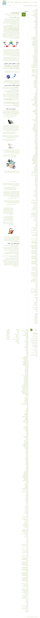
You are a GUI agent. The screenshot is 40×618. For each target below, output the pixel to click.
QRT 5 (37, 108)
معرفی (27, 603)
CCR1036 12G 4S (35, 41)
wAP (37, 199)
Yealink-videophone (35, 200)
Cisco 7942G (36, 49)
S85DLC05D (26, 487)
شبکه (37, 310)
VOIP (9, 14)
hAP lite (36, 89)
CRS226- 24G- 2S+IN (35, 74)
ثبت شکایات (36, 219)
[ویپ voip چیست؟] (24, 14)
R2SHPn (36, 114)
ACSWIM (36, 24)
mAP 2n (36, 95)
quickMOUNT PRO (35, 111)
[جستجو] (6, 2)
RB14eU (27, 439)
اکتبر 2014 (36, 318)
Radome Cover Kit (35, 119)
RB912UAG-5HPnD (35, 159)
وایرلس (37, 293)
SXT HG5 (36, 189)
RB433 (37, 139)
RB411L (36, 137)
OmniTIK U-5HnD (35, 104)
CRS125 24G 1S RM (35, 70)
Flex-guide (26, 395)
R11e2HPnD (36, 113)
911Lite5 (36, 20)
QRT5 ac (36, 109)
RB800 (37, 153)
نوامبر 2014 (36, 317)
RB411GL (36, 136)
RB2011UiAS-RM (35, 130)
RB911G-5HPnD (35, 157)
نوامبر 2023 (36, 315)
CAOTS (36, 34)
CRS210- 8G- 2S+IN (35, 71)
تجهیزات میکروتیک (35, 212)
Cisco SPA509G (35, 61)
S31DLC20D (36, 168)
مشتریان (27, 602)
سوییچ (37, 266)
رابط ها (37, 226)
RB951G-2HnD (36, 161)
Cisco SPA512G (35, 62)
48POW (37, 17)
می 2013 (36, 322)
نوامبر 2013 (36, 320)
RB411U (36, 138)
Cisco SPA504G (35, 60)
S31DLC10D (36, 167)
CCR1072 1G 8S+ (35, 45)
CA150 (37, 28)
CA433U (27, 350)
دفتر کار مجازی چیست (35, 336)
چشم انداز (36, 295)
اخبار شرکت (36, 204)
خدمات (16, 15)
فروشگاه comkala (35, 274)
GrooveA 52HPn (35, 83)
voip (37, 198)
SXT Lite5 (36, 192)
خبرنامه (37, 221)
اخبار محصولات (36, 205)
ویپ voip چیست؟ (15, 13)
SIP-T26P (36, 179)
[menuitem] (35, 2)
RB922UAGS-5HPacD (35, 160)
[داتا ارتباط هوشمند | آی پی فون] (4, 2)
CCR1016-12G (36, 40)
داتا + (37, 223)
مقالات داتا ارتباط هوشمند (24, 605)
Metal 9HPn (26, 415)
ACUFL (37, 25)
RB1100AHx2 (36, 120)
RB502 (37, 150)
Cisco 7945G (36, 50)
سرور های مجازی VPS (25, 557)
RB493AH (27, 464)
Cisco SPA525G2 (35, 64)
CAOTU (36, 35)
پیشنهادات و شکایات (35, 334)
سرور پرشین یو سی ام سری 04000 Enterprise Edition (34, 253)
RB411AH (36, 134)
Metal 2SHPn (36, 96)
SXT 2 (37, 187)
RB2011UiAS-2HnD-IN (35, 128)
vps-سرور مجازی (35, 302)
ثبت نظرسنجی (36, 220)
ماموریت (36, 283)
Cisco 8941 (26, 372)
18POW (37, 12)
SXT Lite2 (36, 191)
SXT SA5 (27, 510)
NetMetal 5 (36, 102)
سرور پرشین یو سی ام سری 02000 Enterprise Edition (34, 248)
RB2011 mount (26, 440)
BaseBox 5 (36, 27)
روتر (37, 236)
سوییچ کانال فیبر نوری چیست (34, 338)
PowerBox (36, 106)
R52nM (37, 117)
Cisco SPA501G (35, 58)
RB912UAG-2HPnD (35, 158)
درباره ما (36, 225)
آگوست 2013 (36, 321)
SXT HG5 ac (36, 190)
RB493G (27, 465)
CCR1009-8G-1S (35, 37)
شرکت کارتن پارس (35, 269)
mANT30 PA (36, 94)
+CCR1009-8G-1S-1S (35, 11)
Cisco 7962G (36, 51)
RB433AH (36, 140)
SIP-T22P (36, 178)
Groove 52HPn (36, 82)
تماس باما (27, 534)
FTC (37, 79)
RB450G (27, 463)
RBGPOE (36, 164)
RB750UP (36, 152)
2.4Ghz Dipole (36, 13)
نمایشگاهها (36, 290)
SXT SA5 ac (26, 511)
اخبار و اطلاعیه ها (35, 206)
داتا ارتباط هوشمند (9, 15)
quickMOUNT (36, 110)
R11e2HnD (36, 112)
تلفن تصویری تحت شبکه (25, 533)
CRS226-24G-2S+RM (25, 393)
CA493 (37, 32)
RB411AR (36, 135)
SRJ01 (37, 186)
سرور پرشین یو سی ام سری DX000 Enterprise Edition (34, 264)
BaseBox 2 (36, 26)
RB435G (36, 143)
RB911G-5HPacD (35, 156)
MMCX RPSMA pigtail (25, 416)
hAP (37, 88)
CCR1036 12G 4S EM (35, 42)
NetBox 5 (27, 417)
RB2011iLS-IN (36, 127)
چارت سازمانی (36, 294)
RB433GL (36, 141)
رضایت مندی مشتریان (35, 227)
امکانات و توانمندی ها (35, 209)
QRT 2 (37, 107)
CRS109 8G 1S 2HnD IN (34, 65)
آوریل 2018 (36, 316)
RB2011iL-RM (36, 126)
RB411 (37, 133)
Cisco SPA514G (35, 63)
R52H (37, 115)
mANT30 (36, 93)
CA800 (37, 33)
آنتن (37, 201)
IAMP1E (36, 92)
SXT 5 (37, 188)
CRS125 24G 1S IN (35, 69)
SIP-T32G (36, 181)
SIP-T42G (36, 184)
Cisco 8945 (26, 373)
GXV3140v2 (36, 84)
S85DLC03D (26, 486)
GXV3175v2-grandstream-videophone (36, 86)
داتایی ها (36, 224)
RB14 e (37, 121)
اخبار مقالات (7, 14)
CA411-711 (26, 349)
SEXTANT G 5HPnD (25, 488)
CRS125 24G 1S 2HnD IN (24, 387)
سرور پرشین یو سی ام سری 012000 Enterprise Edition (34, 243)
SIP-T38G (36, 182)
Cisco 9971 (36, 55)
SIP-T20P (36, 177)
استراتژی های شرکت (35, 208)
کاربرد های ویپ (36, 348)
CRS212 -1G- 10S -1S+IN (24, 391)
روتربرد (37, 237)
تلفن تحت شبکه (35, 215)
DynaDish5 (26, 394)
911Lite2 (36, 19)
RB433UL (36, 142)
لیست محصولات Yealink (34, 280)
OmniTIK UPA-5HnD (35, 105)
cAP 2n (37, 36)
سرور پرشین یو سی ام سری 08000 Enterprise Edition (34, 258)
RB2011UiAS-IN (35, 129)
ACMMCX (36, 22)
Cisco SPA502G (35, 59)
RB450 (27, 462)
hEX (37, 90)
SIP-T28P (36, 180)
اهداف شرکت (36, 210)
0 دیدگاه (14, 14)
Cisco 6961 (36, 48)
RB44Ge (36, 144)
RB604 (37, 151)
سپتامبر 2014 (36, 319)
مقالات (14, 15)
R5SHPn (36, 118)
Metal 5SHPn (36, 97)
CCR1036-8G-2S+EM (35, 44)
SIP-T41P (36, 183)
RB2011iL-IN (26, 441)
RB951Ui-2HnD (35, 162)
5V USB (36, 18)
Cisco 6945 (36, 47)
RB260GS (36, 131)
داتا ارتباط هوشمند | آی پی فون (30, 616)
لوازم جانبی (36, 277)
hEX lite (36, 91)
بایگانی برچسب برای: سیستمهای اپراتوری (31, 5)
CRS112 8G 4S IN (35, 66)
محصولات (36, 284)
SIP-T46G (36, 185)
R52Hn (37, 116)
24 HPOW (36, 14)
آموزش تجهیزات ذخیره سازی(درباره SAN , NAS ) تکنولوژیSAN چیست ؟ (35, 346)
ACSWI (37, 23)
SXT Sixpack (36, 196)
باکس (37, 211)
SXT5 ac (36, 197)
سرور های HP (36, 309)
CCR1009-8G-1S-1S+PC (34, 38)
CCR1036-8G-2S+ (35, 43)
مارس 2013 (36, 323)
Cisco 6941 (36, 46)
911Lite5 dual (36, 21)
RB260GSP (36, 132)
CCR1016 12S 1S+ (35, 39)
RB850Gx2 (36, 154)
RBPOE (37, 165)
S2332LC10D (36, 166)
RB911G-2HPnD (35, 155)
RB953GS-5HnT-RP (35, 163)
